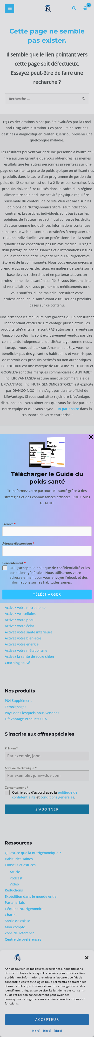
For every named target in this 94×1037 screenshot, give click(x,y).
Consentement (14, 563)
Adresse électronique (18, 543)
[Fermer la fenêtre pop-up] (91, 437)
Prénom (9, 524)
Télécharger (47, 594)
